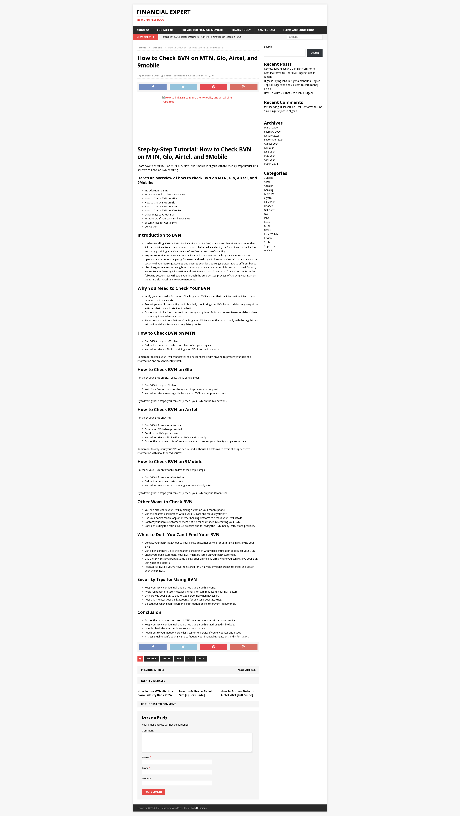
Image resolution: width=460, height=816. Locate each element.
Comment (148, 730)
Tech (267, 242)
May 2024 (269, 155)
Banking (268, 190)
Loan (267, 222)
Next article (247, 670)
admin (168, 75)
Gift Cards (269, 210)
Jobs (266, 218)
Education (269, 202)
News (267, 230)
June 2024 (269, 151)
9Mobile (182, 75)
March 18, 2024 (150, 75)
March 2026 (271, 127)
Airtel (191, 75)
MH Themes (200, 808)
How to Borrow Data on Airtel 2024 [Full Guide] (237, 693)
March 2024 (271, 163)
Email (145, 768)
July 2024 (269, 147)
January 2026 (271, 135)
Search (268, 46)
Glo (198, 75)
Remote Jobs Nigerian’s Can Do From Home (290, 68)
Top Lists (269, 246)
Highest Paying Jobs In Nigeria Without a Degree (292, 81)
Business (269, 194)
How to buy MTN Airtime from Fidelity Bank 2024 (155, 693)
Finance (268, 206)
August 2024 (271, 143)
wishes (268, 250)
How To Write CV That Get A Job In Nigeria (289, 93)
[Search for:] (305, 36)
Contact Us (165, 30)
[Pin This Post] (213, 87)
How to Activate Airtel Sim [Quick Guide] (195, 693)
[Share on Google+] (243, 87)
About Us (143, 30)
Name (146, 757)
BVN (179, 658)
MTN (204, 75)
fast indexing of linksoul (277, 107)
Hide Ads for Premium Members (202, 30)
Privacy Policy (241, 30)
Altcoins (268, 185)
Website (146, 778)
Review (268, 238)
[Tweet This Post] (183, 87)
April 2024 (269, 159)
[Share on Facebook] (153, 87)
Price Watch (271, 234)
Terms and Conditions (298, 30)
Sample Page (266, 30)
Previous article (152, 670)
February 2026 (272, 131)
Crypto (268, 198)
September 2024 (273, 139)
